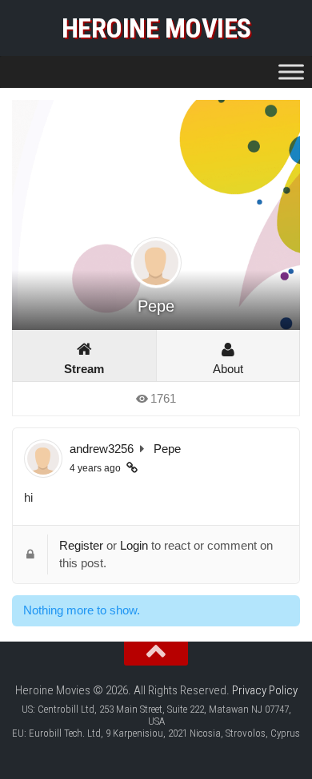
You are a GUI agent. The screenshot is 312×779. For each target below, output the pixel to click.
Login (134, 545)
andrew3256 (102, 448)
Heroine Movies (156, 28)
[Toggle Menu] (291, 71)
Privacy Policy (265, 690)
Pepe (167, 448)
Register (81, 545)
